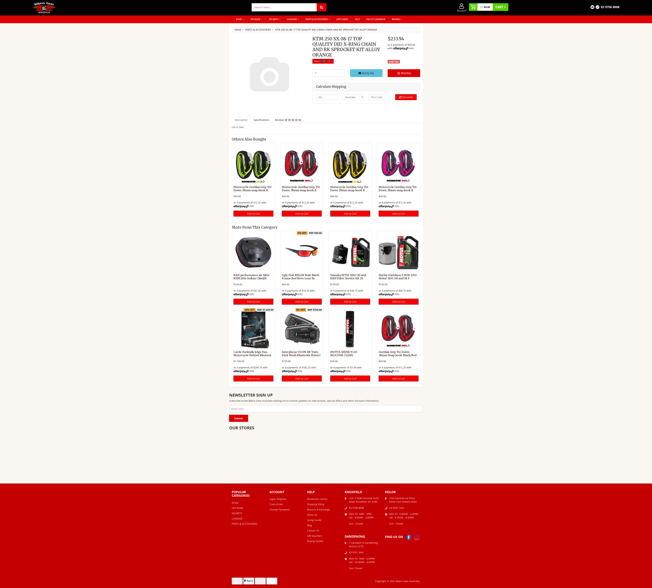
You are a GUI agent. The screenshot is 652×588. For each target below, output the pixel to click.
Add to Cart (253, 213)
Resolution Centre (317, 499)
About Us (312, 514)
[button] (404, 73)
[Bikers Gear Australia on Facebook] (408, 537)
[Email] (592, 7)
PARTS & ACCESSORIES (316, 19)
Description (241, 120)
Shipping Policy (315, 504)
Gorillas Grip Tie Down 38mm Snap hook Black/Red (397, 353)
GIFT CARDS (342, 19)
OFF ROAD (255, 19)
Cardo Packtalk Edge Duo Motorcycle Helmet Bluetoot (252, 353)
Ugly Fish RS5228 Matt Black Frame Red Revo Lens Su (300, 277)
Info (411, 48)
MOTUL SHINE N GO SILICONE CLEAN (343, 353)
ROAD (239, 19)
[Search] (322, 7)
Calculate (407, 97)
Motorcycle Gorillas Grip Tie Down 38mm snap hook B (252, 188)
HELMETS (274, 19)
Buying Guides (315, 541)
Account (461, 10)
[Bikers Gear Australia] (44, 7)
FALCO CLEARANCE (375, 19)
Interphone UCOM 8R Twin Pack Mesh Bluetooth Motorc (301, 353)
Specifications (261, 120)
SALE (357, 19)
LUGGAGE (292, 19)
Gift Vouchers (314, 535)
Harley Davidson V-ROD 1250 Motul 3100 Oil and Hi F (398, 277)
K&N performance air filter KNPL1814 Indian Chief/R (251, 277)
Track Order (276, 504)
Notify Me (367, 73)
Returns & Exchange (318, 509)
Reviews (280, 120)
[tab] (241, 120)
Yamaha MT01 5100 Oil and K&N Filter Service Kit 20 (348, 277)
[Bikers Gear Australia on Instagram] (416, 537)
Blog (309, 525)
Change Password (279, 509)
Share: (317, 61)
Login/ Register (277, 499)
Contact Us (313, 530)
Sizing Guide (314, 520)
